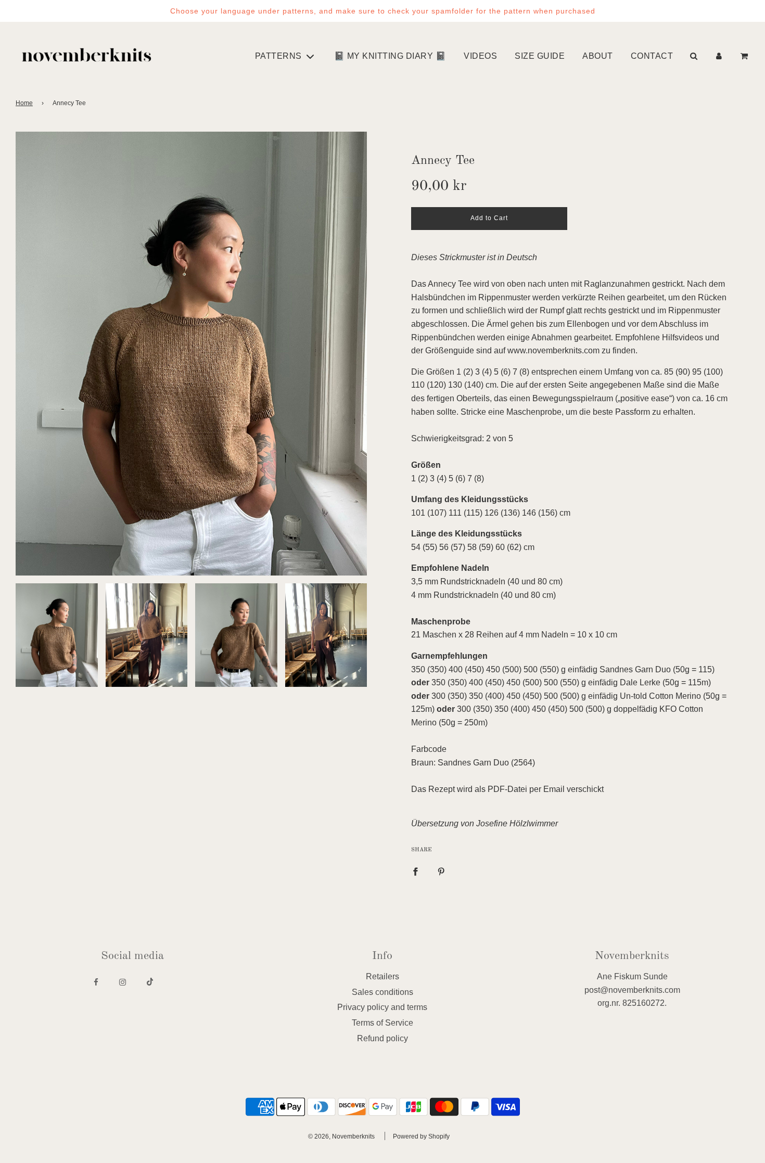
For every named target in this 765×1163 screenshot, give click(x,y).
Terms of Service (382, 1022)
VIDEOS (480, 56)
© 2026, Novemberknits (341, 1136)
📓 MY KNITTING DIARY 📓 (390, 56)
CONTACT (652, 56)
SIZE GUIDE (540, 56)
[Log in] (719, 56)
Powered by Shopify (421, 1136)
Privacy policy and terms (382, 1007)
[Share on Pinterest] (441, 871)
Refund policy (382, 1038)
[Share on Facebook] (415, 871)
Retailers (382, 976)
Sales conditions (382, 992)
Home (24, 103)
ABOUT (597, 56)
